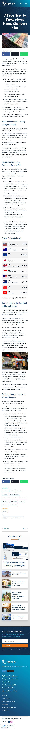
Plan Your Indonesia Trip (9, 685)
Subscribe (7, 645)
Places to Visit (6, 682)
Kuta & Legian (13, 504)
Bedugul (15, 497)
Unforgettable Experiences (10, 679)
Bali (12, 490)
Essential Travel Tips (8, 688)
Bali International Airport (19, 341)
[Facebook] (9, 722)
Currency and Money (16, 517)
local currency (11, 173)
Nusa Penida (6, 497)
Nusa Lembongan (14, 494)
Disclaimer (5, 704)
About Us (4, 695)
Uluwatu (23, 497)
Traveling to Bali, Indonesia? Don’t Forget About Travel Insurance (18, 607)
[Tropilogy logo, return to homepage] (8, 3)
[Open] (26, 3)
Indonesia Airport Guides (9, 691)
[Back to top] (24, 725)
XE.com (19, 322)
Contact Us (5, 710)
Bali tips (5, 517)
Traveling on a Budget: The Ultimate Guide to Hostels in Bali (18, 583)
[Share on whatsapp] (24, 54)
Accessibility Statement (9, 707)
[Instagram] (11, 722)
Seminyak (5, 490)
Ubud (4, 504)
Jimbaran (14, 501)
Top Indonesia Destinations (10, 676)
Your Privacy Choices (9, 725)
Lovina (5, 494)
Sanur (21, 501)
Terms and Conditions (8, 701)
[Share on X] (15, 54)
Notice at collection (5, 727)
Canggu (19, 490)
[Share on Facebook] (6, 54)
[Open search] (21, 3)
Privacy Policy (20, 649)
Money (5, 511)
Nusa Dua (5, 501)
